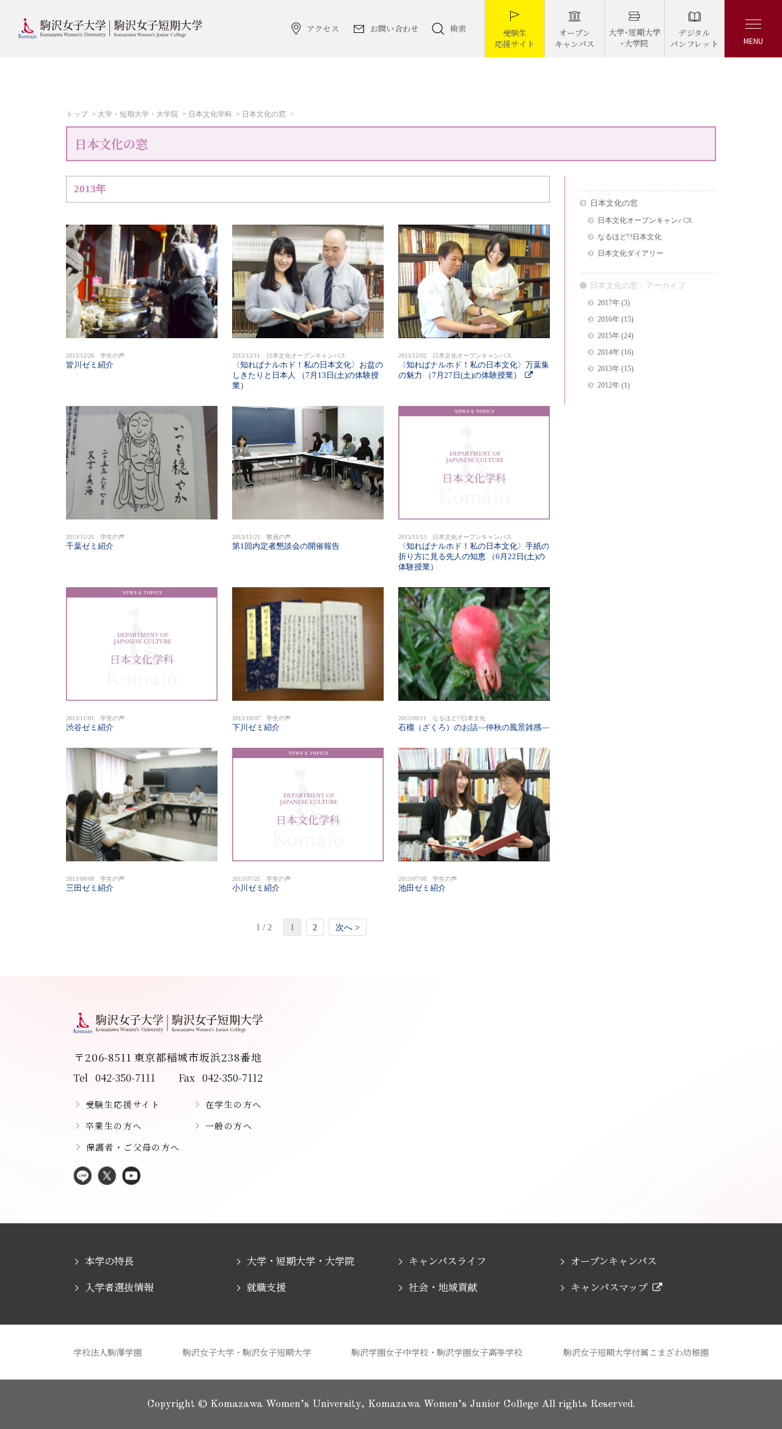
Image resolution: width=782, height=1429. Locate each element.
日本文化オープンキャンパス (645, 221)
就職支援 (266, 1287)
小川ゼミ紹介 (261, 883)
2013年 (608, 369)
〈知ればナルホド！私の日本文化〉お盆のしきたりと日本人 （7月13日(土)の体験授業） (307, 371)
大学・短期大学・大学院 (138, 114)
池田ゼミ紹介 (427, 883)
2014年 (608, 352)
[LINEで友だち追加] (82, 1177)
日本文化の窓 (264, 114)
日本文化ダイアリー (630, 254)
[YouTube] (131, 1177)
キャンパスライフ (447, 1261)
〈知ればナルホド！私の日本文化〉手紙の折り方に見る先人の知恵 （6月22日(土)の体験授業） (473, 552)
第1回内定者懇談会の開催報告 (286, 542)
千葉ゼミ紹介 (95, 542)
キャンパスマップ (609, 1287)
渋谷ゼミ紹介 (95, 723)
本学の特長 (109, 1261)
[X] (107, 1177)
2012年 (608, 385)
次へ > (347, 927)
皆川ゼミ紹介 (95, 360)
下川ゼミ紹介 (261, 723)
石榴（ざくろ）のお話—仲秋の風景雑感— (473, 723)
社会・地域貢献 (443, 1287)
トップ (77, 114)
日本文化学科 (210, 114)
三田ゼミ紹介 (95, 883)
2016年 (608, 320)
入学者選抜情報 (119, 1287)
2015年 (608, 336)
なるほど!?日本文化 (629, 237)
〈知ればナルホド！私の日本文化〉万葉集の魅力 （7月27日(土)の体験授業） (473, 366)
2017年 (608, 303)
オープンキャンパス (614, 1261)
